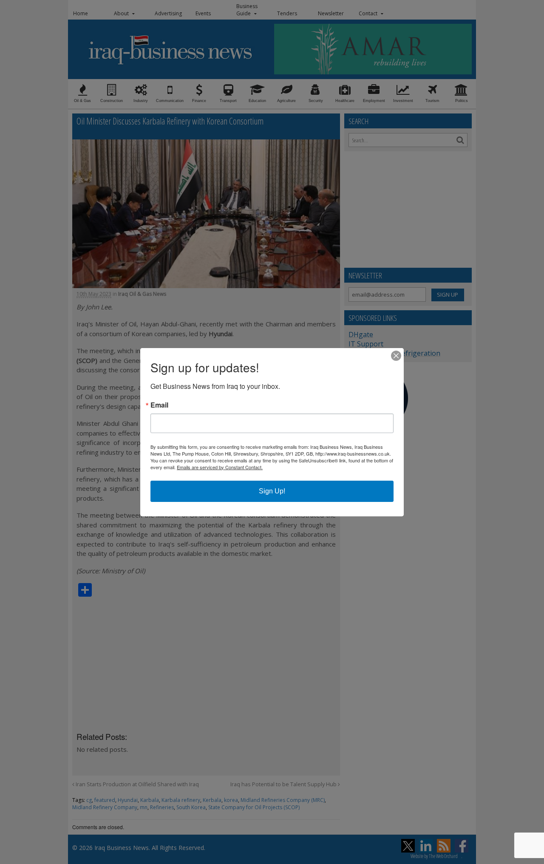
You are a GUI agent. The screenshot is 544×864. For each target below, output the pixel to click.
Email (159, 405)
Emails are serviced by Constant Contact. (220, 467)
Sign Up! (272, 491)
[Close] (396, 356)
